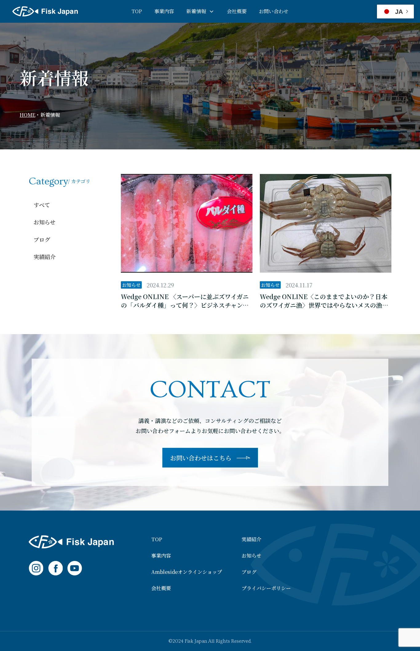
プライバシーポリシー (266, 588)
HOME (27, 114)
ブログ (42, 239)
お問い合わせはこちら (201, 457)
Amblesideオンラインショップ (186, 572)
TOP (137, 11)
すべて (42, 205)
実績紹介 (45, 257)
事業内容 (164, 11)
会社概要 (237, 11)
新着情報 (196, 11)
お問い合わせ (273, 11)
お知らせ (44, 222)
